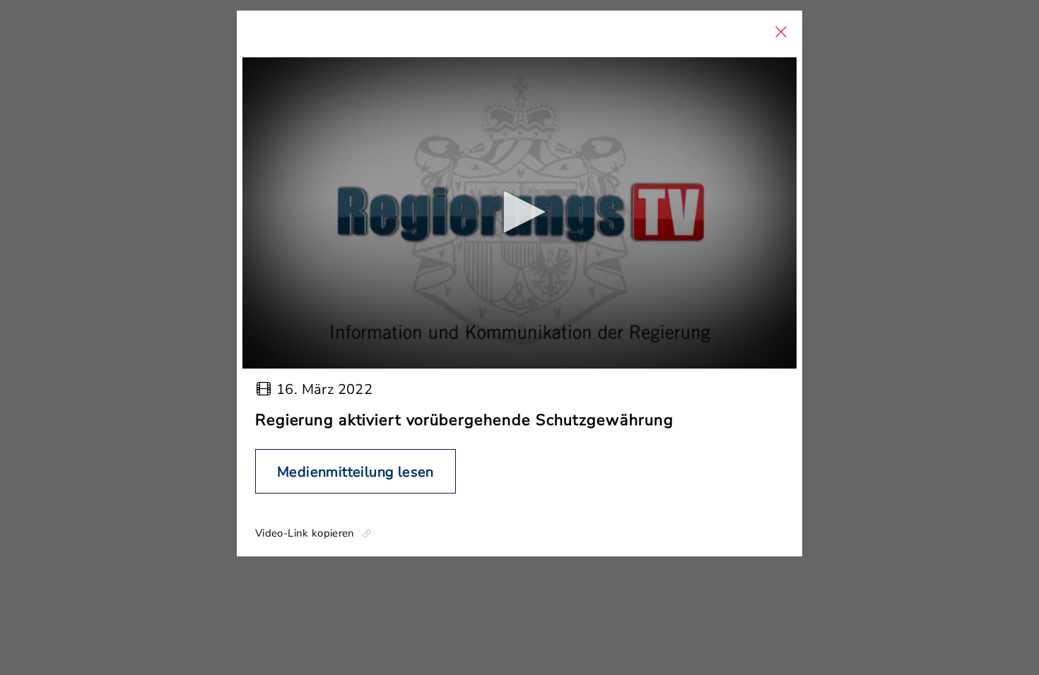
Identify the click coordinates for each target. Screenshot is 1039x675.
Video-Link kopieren (305, 533)
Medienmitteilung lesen (355, 472)
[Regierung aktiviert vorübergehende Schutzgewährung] (519, 213)
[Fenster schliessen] (781, 32)
